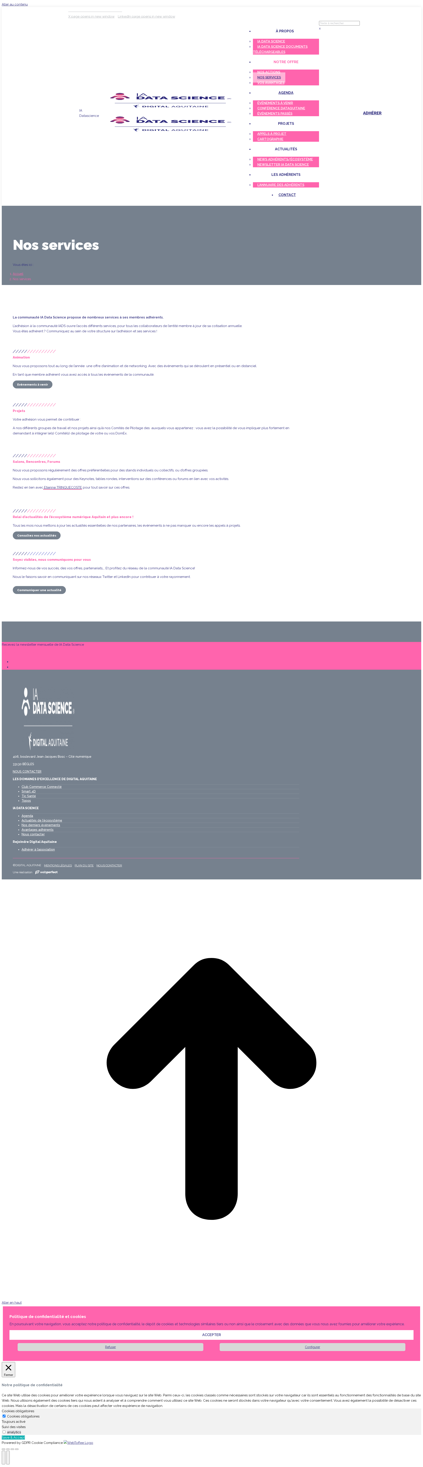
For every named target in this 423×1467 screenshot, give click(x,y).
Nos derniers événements (41, 825)
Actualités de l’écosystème (42, 820)
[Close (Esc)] (3, 1449)
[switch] (4, 1431)
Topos (26, 800)
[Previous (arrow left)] (3, 1457)
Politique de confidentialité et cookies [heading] (47, 1316)
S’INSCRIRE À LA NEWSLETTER (25, 653)
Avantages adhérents (38, 829)
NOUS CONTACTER (27, 771)
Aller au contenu (15, 4)
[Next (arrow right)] (8, 1457)
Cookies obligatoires (23, 1416)
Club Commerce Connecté (42, 787)
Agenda (27, 816)
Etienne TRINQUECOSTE (62, 487)
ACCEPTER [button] (211, 1335)
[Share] (8, 1449)
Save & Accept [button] (13, 1437)
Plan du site (84, 865)
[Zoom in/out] (17, 1449)
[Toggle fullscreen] (12, 1449)
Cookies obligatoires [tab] (18, 1411)
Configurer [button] (312, 1347)
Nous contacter (33, 834)
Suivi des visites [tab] (14, 1427)
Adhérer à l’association (38, 849)
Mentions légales (58, 865)
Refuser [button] (110, 1347)
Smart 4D (29, 791)
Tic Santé (29, 796)
